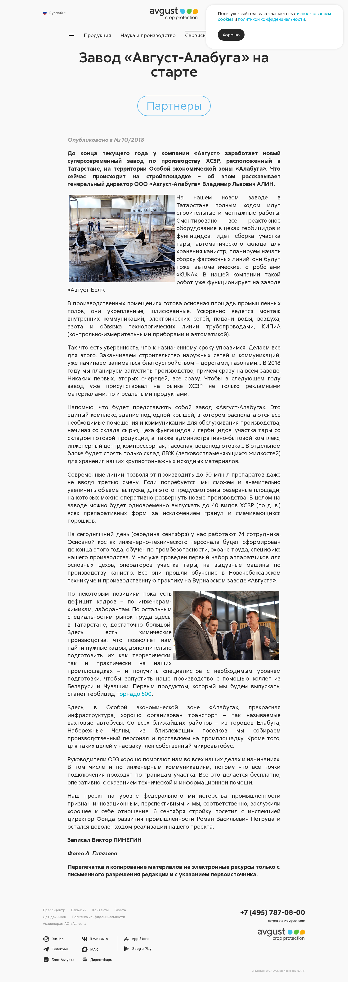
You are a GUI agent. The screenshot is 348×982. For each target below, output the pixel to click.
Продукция (97, 35)
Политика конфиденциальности (98, 917)
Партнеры (174, 105)
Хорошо (231, 34)
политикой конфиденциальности (271, 19)
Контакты (100, 910)
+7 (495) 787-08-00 (272, 912)
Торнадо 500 (134, 693)
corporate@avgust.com (286, 920)
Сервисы (196, 35)
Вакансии (78, 910)
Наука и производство (148, 35)
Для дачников (54, 917)
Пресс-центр (54, 910)
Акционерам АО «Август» (64, 923)
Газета (120, 910)
